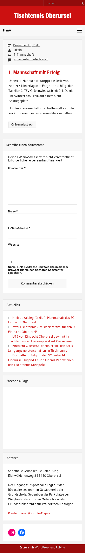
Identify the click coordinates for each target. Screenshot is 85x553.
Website (13, 244)
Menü (7, 30)
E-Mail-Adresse (19, 228)
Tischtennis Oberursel (42, 15)
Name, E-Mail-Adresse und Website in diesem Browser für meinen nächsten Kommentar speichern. (38, 270)
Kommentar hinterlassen (31, 59)
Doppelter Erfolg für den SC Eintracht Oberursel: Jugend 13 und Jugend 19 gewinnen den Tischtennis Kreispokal (41, 360)
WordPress (42, 547)
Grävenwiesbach (22, 124)
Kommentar (16, 168)
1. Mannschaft (24, 54)
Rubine (60, 547)
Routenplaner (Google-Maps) (29, 513)
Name (13, 211)
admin (18, 50)
